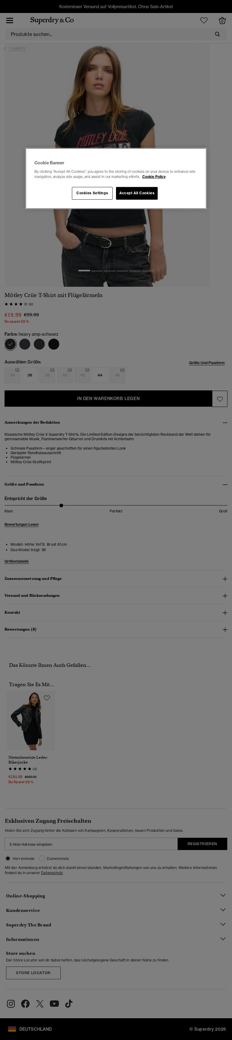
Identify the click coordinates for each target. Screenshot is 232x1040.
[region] (116, 178)
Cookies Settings (92, 193)
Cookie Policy (154, 177)
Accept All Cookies (136, 193)
